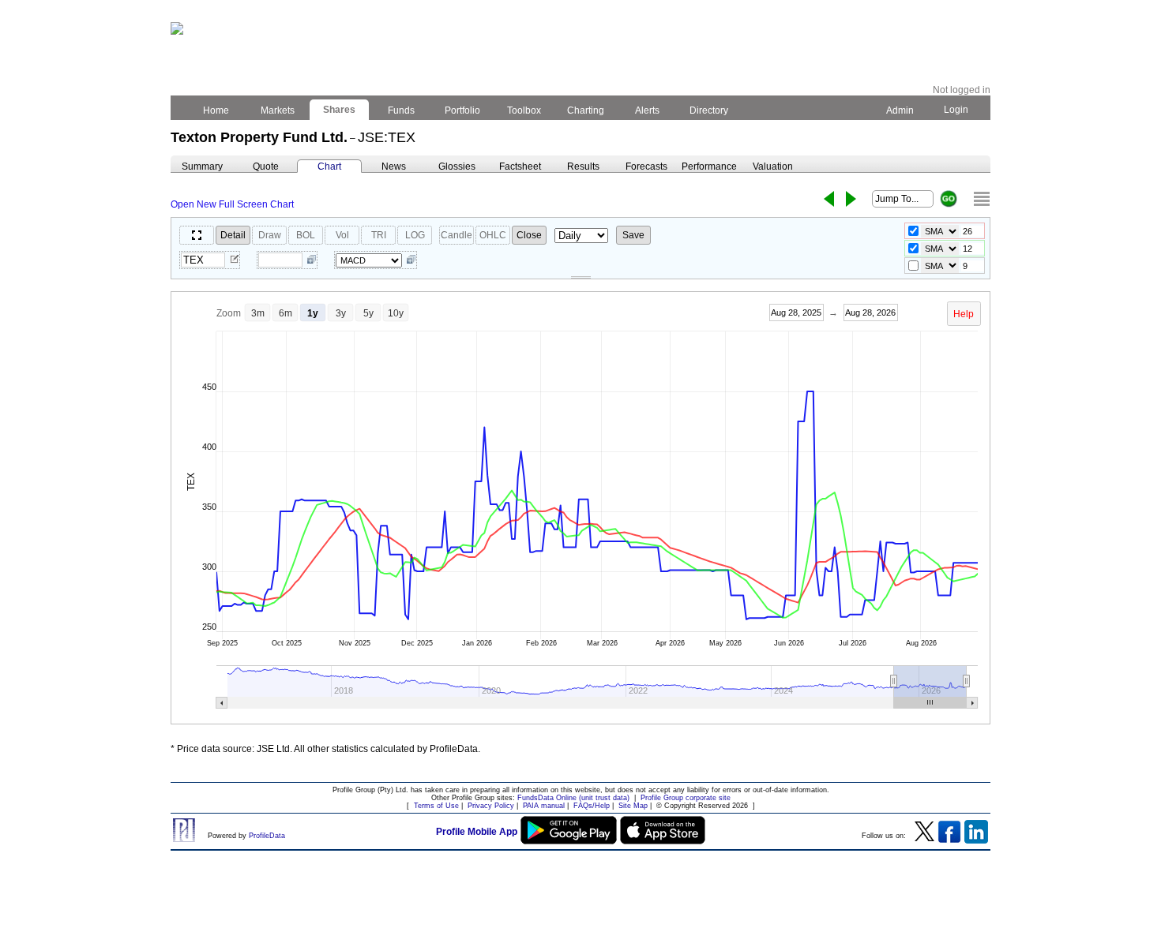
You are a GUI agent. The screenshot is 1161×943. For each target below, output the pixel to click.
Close (529, 235)
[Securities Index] (981, 199)
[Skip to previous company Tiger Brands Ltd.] (829, 199)
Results (583, 166)
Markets (277, 110)
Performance (709, 166)
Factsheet (520, 166)
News (393, 166)
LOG (415, 235)
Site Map (633, 806)
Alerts (647, 110)
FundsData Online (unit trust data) (573, 798)
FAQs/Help (591, 806)
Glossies (456, 166)
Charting (586, 110)
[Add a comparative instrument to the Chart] (311, 260)
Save (633, 235)
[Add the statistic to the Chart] (411, 260)
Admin (900, 110)
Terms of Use (436, 806)
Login (956, 109)
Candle (456, 235)
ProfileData (267, 836)
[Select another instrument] (234, 260)
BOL (305, 235)
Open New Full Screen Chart (232, 204)
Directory (709, 110)
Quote (266, 166)
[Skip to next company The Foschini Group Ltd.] (851, 199)
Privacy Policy (491, 806)
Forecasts (646, 166)
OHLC (492, 235)
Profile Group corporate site (686, 798)
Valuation (773, 166)
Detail (233, 235)
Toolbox (524, 110)
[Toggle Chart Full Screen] (196, 235)
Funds (401, 110)
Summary (202, 166)
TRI (378, 235)
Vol (342, 235)
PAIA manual (544, 806)
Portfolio (462, 110)
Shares (339, 109)
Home (216, 110)
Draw (269, 235)
